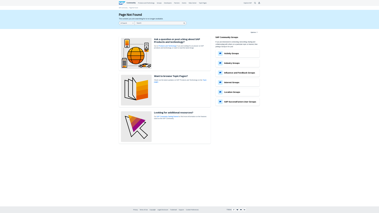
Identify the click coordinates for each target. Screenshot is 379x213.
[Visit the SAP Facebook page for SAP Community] (234, 209)
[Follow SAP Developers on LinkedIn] (244, 209)
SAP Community (123, 7)
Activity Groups (231, 53)
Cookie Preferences (192, 210)
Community (131, 3)
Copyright (153, 210)
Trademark (173, 210)
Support (181, 210)
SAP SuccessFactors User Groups (240, 102)
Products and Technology (146, 3)
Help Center (193, 3)
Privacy (135, 210)
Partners (177, 3)
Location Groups (232, 92)
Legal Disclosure (163, 210)
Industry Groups (232, 63)
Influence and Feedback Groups (239, 73)
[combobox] (161, 23)
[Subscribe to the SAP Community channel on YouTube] (241, 209)
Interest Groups (231, 82)
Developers (168, 3)
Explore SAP (248, 3)
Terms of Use (144, 210)
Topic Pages (203, 3)
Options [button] (253, 32)
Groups (159, 3)
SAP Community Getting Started (167, 116)
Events (184, 3)
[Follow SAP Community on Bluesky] (237, 209)
